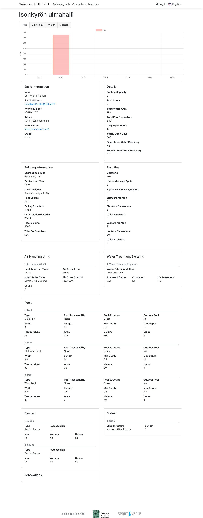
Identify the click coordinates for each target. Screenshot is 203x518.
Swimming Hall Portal (34, 4)
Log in (162, 4)
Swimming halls (61, 4)
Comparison (79, 4)
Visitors (64, 24)
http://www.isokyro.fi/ (36, 128)
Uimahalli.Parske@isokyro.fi (39, 103)
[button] (175, 4)
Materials (93, 4)
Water (51, 24)
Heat (24, 24)
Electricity (37, 24)
